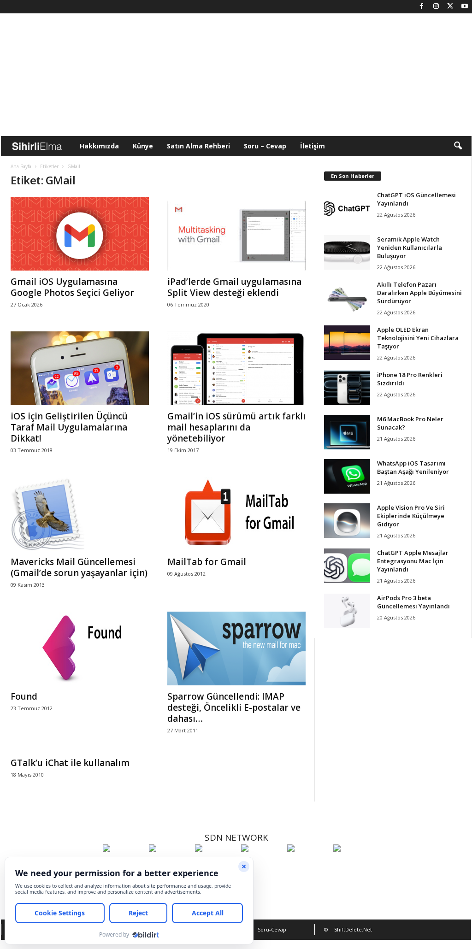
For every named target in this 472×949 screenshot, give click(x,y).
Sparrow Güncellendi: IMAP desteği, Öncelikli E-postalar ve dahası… (234, 707)
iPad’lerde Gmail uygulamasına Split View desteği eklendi (234, 287)
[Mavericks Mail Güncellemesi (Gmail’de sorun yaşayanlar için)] (80, 514)
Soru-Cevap (272, 929)
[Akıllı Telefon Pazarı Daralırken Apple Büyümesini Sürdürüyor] (347, 297)
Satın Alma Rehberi (198, 145)
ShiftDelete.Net (353, 929)
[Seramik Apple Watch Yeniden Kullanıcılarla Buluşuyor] (347, 252)
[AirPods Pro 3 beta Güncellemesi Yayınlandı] (347, 611)
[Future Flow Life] (354, 865)
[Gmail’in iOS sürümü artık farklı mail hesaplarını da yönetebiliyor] (236, 368)
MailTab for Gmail (206, 562)
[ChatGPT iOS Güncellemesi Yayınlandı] (347, 208)
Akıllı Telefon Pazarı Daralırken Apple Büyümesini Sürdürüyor (419, 292)
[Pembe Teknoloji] (308, 865)
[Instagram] (436, 6)
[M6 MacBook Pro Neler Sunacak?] (347, 432)
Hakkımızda (99, 145)
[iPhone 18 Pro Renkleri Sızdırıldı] (347, 388)
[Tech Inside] (262, 865)
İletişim (312, 145)
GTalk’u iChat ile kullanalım (70, 763)
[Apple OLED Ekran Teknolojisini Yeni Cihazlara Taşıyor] (347, 342)
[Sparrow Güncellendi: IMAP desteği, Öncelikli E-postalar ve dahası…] (236, 648)
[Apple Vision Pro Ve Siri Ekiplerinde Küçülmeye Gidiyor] (347, 520)
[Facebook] (421, 6)
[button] (458, 146)
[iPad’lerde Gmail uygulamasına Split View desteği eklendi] (236, 234)
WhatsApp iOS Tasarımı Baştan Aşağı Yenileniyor (413, 467)
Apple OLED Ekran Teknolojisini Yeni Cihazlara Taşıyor (418, 337)
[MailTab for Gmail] (236, 514)
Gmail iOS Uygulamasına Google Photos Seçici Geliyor (72, 287)
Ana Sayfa (21, 166)
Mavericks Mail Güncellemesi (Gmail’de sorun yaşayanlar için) (79, 567)
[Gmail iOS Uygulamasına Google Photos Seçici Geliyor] (80, 234)
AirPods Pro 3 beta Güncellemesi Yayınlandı (413, 602)
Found (24, 696)
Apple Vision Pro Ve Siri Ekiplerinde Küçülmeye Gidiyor (411, 515)
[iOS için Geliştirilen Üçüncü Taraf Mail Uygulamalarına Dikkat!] (80, 368)
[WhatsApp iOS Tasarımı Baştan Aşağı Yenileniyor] (347, 476)
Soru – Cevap (265, 145)
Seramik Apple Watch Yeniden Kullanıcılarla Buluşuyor (409, 247)
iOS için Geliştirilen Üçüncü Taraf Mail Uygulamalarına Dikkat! (69, 427)
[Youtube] (464, 6)
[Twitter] (450, 6)
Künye (143, 145)
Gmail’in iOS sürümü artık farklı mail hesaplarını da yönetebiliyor (236, 427)
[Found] (80, 648)
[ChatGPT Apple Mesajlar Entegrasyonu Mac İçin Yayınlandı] (347, 565)
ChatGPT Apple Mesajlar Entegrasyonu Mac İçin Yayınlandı (412, 560)
